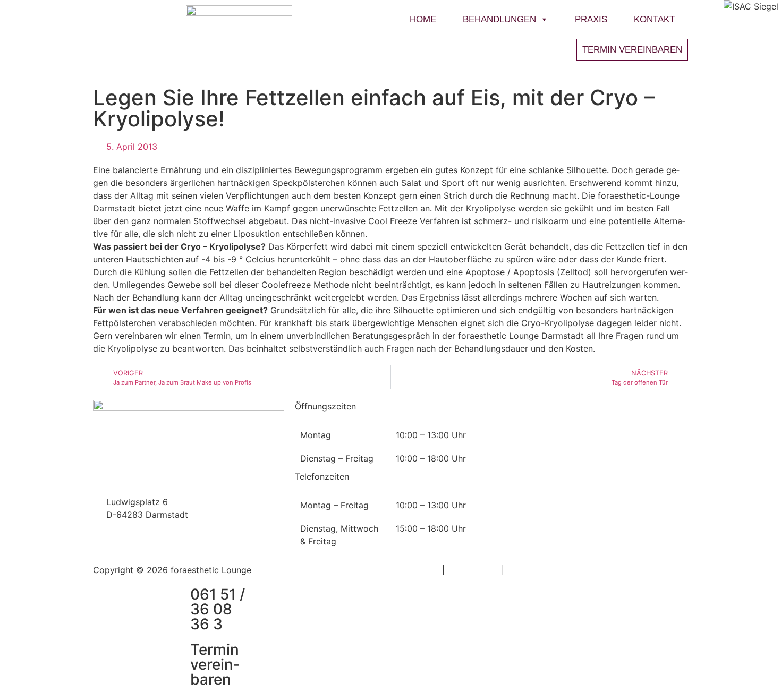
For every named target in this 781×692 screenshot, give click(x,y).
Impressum (417, 570)
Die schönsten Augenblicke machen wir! (586, 530)
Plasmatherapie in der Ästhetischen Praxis (591, 487)
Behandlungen (499, 19)
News (508, 406)
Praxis (591, 19)
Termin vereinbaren (214, 664)
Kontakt (654, 19)
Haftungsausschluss (545, 570)
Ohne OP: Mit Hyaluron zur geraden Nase (589, 444)
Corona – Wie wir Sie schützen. (566, 430)
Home (423, 19)
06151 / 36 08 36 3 (144, 489)
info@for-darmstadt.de (152, 476)
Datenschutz (472, 570)
